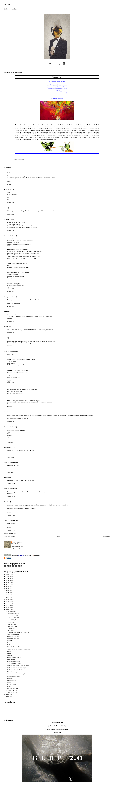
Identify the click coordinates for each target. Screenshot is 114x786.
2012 (7, 603)
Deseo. (9, 651)
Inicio (58, 536)
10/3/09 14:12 (11, 530)
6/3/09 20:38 (10, 321)
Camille (6, 173)
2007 (7, 697)
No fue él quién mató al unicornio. (16, 670)
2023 (7, 580)
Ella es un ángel (11, 684)
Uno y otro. (10, 643)
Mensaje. (9, 682)
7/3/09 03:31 (10, 346)
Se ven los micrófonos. (13, 634)
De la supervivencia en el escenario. (16, 645)
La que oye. (57, 77)
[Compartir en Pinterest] (23, 159)
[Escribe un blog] (17, 159)
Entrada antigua (106, 536)
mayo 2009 (11, 626)
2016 (7, 595)
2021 (7, 584)
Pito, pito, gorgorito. (12, 688)
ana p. (6, 477)
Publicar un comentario (10, 533)
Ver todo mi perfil (15, 549)
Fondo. (9, 686)
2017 (7, 593)
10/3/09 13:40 (11, 497)
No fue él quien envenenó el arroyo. (16, 668)
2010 (7, 607)
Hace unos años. (11, 680)
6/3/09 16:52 (10, 291)
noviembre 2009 (12, 613)
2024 (7, 578)
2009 (7, 609)
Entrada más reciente (9, 536)
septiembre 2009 (12, 618)
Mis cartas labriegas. (12, 672)
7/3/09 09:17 (10, 442)
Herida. (9, 653)
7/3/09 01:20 (10, 333)
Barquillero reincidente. (13, 638)
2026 (7, 574)
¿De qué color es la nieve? (14, 663)
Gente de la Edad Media (13, 636)
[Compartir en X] (19, 159)
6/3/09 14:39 (10, 203)
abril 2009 (10, 628)
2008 (7, 695)
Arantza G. (7, 219)
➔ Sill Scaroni (8, 189)
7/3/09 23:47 (10, 472)
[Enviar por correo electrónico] (15, 159)
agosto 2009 (11, 620)
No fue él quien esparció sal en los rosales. (18, 665)
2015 (7, 597)
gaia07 (6, 312)
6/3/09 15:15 (10, 214)
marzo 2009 (11, 630)
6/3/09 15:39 (10, 231)
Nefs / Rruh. (10, 641)
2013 (7, 601)
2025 (7, 576)
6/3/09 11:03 (10, 184)
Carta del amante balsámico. (14, 657)
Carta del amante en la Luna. (14, 661)
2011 (7, 605)
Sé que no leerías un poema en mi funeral (18, 632)
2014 (7, 599)
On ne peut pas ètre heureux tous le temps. (18, 649)
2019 (7, 589)
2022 (7, 582)
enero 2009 (11, 692)
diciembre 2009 (12, 611)
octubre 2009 (11, 616)
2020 (7, 586)
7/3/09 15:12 (10, 457)
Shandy (6, 326)
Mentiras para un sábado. (14, 676)
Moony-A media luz (10, 297)
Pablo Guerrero (11, 659)
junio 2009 (11, 624)
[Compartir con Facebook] (21, 159)
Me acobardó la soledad (13, 647)
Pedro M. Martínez (9, 236)
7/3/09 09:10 (10, 422)
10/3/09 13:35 (11, 483)
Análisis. (9, 655)
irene (5, 338)
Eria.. (6, 208)
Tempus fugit (8, 447)
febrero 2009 (11, 690)
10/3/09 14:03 (11, 515)
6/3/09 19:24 (10, 306)
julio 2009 (10, 622)
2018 (7, 591)
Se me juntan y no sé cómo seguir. (16, 674)
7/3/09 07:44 (10, 407)
